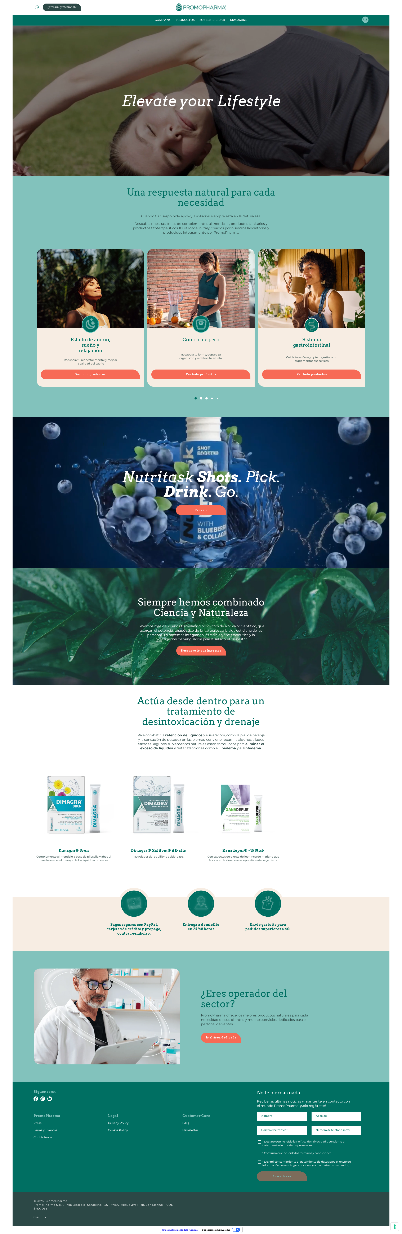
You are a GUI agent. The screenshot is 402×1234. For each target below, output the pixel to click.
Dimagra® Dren (74, 851)
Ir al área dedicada (221, 1037)
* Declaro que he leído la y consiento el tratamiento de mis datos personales (303, 1143)
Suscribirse (282, 1176)
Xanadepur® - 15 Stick (243, 851)
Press (37, 1123)
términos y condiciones (315, 1153)
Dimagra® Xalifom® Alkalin (158, 851)
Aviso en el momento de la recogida (180, 1230)
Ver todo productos (90, 374)
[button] (365, 20)
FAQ (185, 1123)
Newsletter (190, 1130)
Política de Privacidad (311, 1141)
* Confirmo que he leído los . (297, 1153)
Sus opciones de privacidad (216, 1230)
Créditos (40, 1217)
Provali (201, 510)
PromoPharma (56, 1201)
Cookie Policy (118, 1130)
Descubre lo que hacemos (201, 650)
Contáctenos (43, 1137)
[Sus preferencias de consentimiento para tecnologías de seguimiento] (395, 1227)
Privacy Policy (118, 1123)
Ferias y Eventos (45, 1130)
